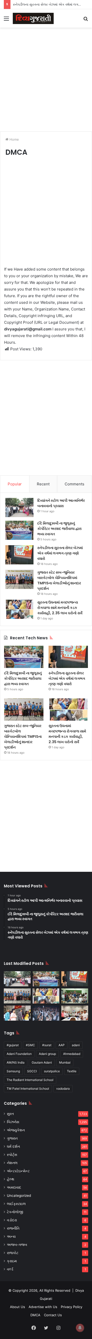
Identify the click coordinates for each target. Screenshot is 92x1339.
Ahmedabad (71, 1054)
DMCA (35, 1315)
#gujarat (13, 1045)
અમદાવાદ (14, 1187)
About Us (17, 1307)
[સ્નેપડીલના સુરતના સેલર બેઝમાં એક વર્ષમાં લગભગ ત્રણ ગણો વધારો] (19, 554)
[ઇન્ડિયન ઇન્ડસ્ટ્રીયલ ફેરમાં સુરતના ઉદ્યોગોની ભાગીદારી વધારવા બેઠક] (74, 1013)
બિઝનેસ (13, 1122)
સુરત (10, 1114)
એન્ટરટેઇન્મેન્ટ (18, 1171)
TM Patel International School (28, 1088)
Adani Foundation (19, 1054)
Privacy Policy (71, 1307)
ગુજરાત (12, 1138)
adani (76, 1045)
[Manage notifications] (80, 1328)
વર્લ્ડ (10, 1269)
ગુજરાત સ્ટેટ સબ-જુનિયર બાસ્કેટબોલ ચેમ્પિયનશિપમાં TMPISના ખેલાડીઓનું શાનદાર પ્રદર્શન (59, 580)
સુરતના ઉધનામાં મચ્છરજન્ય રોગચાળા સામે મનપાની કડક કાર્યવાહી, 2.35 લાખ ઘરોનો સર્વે (60, 608)
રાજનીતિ (13, 1228)
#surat (46, 1045)
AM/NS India (16, 1062)
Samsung (13, 1071)
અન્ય (11, 1236)
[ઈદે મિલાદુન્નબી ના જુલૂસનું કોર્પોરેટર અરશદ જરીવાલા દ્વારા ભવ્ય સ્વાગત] (19, 530)
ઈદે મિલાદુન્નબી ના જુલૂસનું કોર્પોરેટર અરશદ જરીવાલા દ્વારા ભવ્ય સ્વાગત (59, 529)
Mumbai (65, 1062)
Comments (74, 484)
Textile (71, 1071)
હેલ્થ (10, 1179)
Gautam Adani (42, 1062)
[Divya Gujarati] (33, 18)
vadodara (63, 1088)
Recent (43, 484)
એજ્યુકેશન (16, 1130)
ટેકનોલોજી (15, 1212)
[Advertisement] (46, 79)
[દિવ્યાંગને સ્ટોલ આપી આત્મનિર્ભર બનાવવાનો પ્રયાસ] (19, 507)
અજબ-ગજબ (17, 1245)
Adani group (47, 1054)
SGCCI (32, 1071)
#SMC (30, 1045)
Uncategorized (19, 1195)
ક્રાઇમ (12, 1261)
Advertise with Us (43, 1307)
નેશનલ (12, 1163)
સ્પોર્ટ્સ (12, 1155)
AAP (62, 1045)
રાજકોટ (12, 1253)
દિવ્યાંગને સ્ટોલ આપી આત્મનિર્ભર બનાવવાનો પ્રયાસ (61, 503)
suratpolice (52, 1071)
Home (13, 139)
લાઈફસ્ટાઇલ (16, 1204)
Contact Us (53, 1315)
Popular (15, 484)
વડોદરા (12, 1220)
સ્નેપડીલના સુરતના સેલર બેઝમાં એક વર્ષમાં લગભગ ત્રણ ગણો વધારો (60, 553)
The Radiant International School (30, 1080)
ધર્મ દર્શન (13, 1146)
